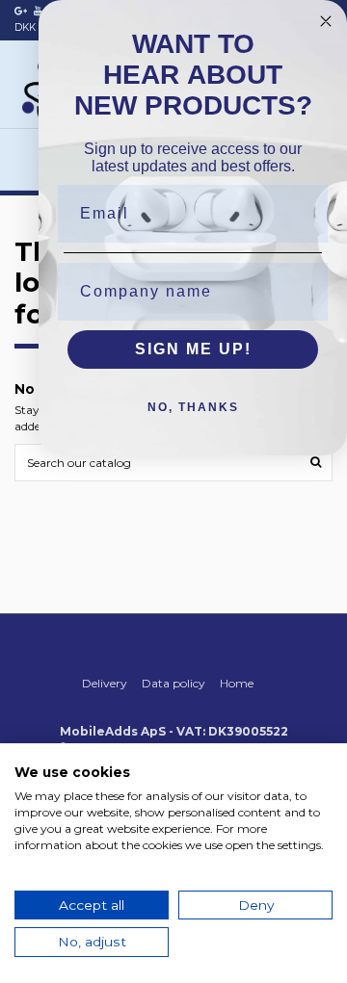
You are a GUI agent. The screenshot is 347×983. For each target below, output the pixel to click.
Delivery (104, 683)
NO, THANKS (193, 407)
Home (237, 683)
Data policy (173, 683)
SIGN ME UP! (193, 349)
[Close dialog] (325, 21)
